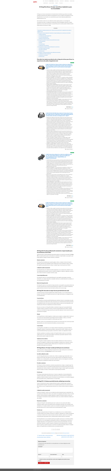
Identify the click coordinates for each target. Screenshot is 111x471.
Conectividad (42, 44)
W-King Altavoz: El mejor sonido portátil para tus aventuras (48, 46)
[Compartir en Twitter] (54, 429)
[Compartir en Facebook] (52, 429)
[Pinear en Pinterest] (57, 429)
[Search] (43, 1)
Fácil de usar (41, 51)
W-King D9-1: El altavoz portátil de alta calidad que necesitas (48, 52)
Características (42, 41)
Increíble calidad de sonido (44, 48)
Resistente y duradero (43, 55)
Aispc (35, 2)
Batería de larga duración (44, 38)
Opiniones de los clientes (44, 45)
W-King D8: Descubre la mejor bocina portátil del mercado (48, 39)
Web (63, 454)
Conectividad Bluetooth (43, 37)
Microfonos (55, 5)
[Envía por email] (55, 429)
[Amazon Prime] (72, 245)
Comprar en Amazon (69, 108)
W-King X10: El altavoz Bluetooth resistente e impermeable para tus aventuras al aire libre (54, 33)
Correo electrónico (53, 454)
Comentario (40, 446)
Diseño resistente (42, 34)
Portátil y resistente (43, 49)
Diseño (40, 42)
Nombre (39, 454)
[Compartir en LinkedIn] (59, 429)
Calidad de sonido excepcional (45, 35)
